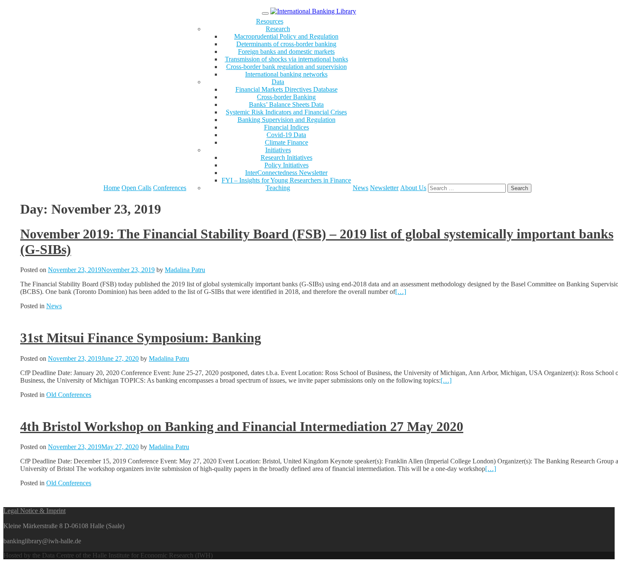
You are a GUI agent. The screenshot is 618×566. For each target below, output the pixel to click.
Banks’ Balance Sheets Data (286, 104)
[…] (400, 291)
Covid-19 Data (286, 134)
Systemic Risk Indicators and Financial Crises (286, 112)
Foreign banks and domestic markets (286, 51)
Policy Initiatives (286, 165)
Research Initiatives (286, 157)
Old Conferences (68, 394)
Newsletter (384, 187)
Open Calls (136, 187)
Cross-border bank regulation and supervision (286, 66)
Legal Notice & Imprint (34, 510)
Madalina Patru (185, 269)
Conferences (169, 187)
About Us (413, 187)
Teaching (278, 187)
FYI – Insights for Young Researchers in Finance (286, 180)
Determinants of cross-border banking (286, 44)
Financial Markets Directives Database (286, 89)
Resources (269, 21)
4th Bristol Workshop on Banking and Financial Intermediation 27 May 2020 (241, 426)
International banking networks (286, 74)
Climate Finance (286, 142)
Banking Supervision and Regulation (286, 119)
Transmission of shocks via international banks (286, 59)
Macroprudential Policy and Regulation (286, 36)
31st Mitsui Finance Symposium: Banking (140, 337)
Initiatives (278, 149)
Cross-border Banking (286, 97)
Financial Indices (286, 127)
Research (278, 28)
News (360, 187)
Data (278, 81)
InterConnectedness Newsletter (286, 172)
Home (111, 187)
